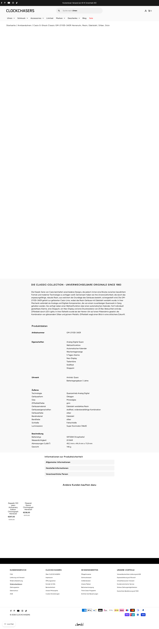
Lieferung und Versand (17, 577)
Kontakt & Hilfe (50, 584)
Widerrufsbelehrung (16, 581)
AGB (11, 594)
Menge (84, 59)
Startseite (11, 25)
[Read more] (145, 10)
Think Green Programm (88, 590)
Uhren (9, 18)
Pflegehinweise (86, 574)
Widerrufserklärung (16, 584)
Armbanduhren (24, 25)
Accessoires (36, 18)
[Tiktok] (16, 3)
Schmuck (21, 18)
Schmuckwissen (86, 577)
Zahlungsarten (14, 587)
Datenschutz (14, 590)
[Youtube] (8, 3)
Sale (91, 18)
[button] (117, 74)
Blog (84, 18)
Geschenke (72, 18)
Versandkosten (101, 48)
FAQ (11, 574)
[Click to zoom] (74, 39)
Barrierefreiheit (50, 587)
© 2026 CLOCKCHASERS (20, 615)
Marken (59, 18)
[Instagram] (13, 3)
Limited (49, 18)
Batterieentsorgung (87, 587)
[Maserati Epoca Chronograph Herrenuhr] (28, 495)
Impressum (49, 577)
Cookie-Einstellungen (53, 594)
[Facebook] (1, 3)
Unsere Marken (86, 584)
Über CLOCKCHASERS (53, 574)
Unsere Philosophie (52, 590)
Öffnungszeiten (51, 581)
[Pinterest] (4, 3)
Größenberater (86, 581)
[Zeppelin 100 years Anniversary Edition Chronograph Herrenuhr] (13, 495)
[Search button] (59, 11)
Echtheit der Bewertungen (89, 594)
